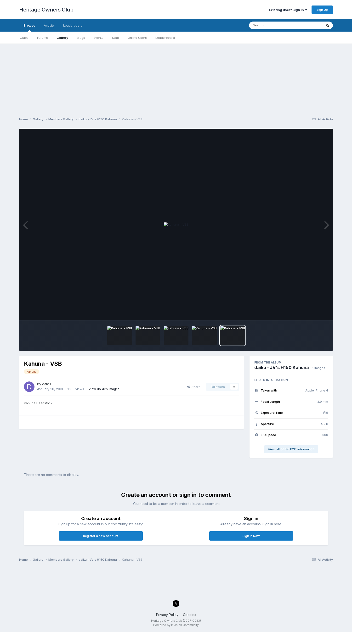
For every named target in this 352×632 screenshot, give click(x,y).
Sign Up (322, 9)
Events (98, 37)
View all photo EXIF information (291, 449)
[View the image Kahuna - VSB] (119, 335)
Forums (42, 37)
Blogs (81, 37)
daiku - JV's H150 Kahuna (281, 367)
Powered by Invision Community (176, 625)
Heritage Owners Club (46, 9)
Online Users (137, 37)
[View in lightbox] (176, 224)
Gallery (62, 37)
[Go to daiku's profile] (29, 386)
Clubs (24, 37)
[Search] (327, 25)
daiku (46, 384)
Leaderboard (165, 37)
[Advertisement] (176, 77)
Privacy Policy (167, 615)
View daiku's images (104, 389)
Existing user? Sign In (287, 10)
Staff (115, 37)
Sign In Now (251, 536)
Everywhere (307, 25)
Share (195, 387)
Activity (49, 25)
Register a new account (100, 536)
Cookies (189, 615)
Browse (29, 25)
